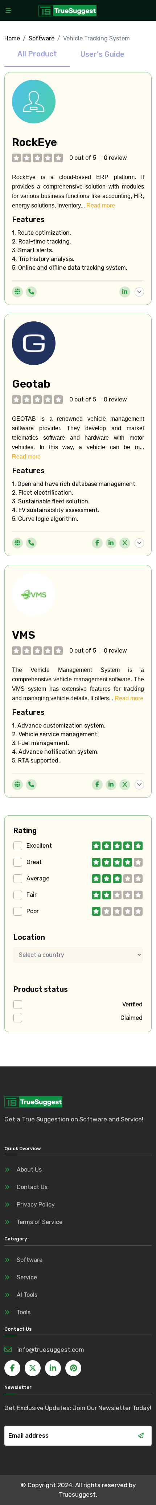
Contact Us (32, 1187)
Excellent (39, 845)
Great (34, 862)
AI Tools (27, 1294)
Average (37, 878)
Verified (132, 1004)
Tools (23, 1312)
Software (41, 38)
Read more (100, 205)
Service (27, 1277)
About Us (29, 1169)
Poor (32, 911)
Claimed (131, 1017)
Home (12, 38)
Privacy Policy (36, 1204)
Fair (31, 894)
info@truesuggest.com (50, 1349)
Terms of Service (39, 1222)
